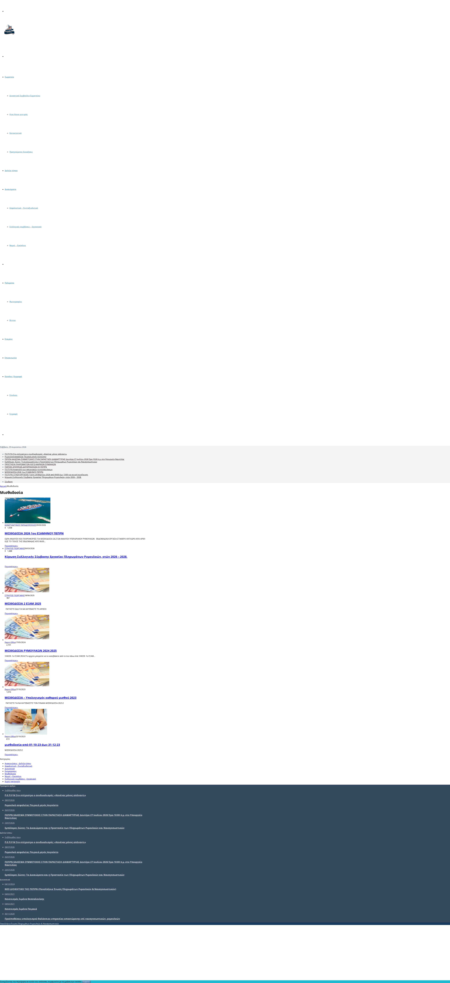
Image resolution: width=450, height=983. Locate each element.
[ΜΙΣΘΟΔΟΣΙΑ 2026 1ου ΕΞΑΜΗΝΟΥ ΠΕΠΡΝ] (27, 522)
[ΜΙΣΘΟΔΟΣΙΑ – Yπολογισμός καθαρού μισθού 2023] (27, 687)
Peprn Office (10, 642)
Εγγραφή (13, 414)
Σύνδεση (13, 395)
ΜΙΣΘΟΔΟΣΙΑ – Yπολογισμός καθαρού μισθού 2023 (40, 697)
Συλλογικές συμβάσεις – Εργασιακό (25, 226)
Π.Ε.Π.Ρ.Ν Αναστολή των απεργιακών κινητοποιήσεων (28, 469)
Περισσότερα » (11, 546)
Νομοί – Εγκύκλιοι (17, 245)
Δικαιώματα (10, 189)
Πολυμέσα (9, 283)
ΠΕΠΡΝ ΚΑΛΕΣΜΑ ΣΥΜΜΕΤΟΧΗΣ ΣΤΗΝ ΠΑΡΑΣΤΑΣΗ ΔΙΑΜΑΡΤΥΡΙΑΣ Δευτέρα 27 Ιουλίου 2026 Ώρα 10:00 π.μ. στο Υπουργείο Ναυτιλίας (64, 459)
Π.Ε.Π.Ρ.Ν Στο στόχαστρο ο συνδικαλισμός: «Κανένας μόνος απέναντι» (36, 454)
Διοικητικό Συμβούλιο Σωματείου (24, 95)
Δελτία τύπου (11, 170)
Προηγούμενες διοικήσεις (21, 152)
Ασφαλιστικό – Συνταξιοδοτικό (23, 208)
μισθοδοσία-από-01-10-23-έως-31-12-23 (32, 745)
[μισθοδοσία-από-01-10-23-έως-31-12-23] (26, 734)
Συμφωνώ (86, 982)
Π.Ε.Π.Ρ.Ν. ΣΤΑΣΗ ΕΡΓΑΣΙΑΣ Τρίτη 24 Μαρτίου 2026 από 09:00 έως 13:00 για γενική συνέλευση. (46, 474)
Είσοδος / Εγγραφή (13, 376)
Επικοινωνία (11, 358)
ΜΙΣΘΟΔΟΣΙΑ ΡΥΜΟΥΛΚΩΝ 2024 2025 (31, 650)
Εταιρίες (9, 339)
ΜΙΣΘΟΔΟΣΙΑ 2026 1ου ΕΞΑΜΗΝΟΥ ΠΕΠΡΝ (24, 472)
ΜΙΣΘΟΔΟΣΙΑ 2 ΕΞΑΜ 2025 (23, 603)
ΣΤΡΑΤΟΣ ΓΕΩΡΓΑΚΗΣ (15, 548)
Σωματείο (9, 77)
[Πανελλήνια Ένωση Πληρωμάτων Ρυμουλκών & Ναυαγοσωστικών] (9, 36)
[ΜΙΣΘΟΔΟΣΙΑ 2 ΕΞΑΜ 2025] (27, 593)
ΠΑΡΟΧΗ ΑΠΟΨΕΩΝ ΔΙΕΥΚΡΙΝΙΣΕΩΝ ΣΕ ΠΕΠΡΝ (26, 467)
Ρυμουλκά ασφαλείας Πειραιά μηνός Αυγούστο (25, 456)
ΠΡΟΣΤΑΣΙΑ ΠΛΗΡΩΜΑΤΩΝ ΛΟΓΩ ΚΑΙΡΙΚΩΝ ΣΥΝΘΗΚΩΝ (30, 464)
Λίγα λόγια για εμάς (18, 114)
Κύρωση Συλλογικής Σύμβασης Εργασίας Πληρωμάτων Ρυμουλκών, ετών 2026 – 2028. (43, 477)
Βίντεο (12, 320)
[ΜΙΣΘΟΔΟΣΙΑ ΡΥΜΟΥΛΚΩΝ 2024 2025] (27, 640)
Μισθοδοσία (10, 264)
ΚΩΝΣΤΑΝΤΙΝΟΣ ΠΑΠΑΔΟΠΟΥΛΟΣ (20, 525)
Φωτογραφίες (15, 301)
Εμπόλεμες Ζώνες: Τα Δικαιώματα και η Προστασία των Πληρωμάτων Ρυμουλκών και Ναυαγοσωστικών (51, 462)
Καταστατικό (15, 133)
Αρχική (3, 486)
